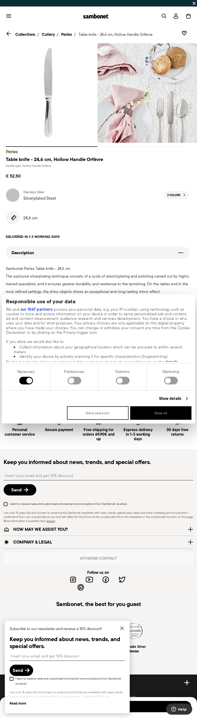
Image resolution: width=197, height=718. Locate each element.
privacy (50, 521)
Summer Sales (137, 3)
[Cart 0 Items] (187, 16)
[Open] (163, 16)
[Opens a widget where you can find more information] (179, 710)
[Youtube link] (89, 579)
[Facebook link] (106, 579)
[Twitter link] (122, 579)
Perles (66, 34)
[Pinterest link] (81, 587)
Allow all (160, 413)
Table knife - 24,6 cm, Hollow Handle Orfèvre (116, 34)
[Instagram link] (73, 579)
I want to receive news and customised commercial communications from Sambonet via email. (68, 504)
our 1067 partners (36, 309)
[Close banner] (194, 3)
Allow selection (98, 413)
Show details (170, 398)
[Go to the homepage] (95, 16)
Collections (25, 34)
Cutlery (48, 34)
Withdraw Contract (98, 558)
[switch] (74, 380)
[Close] (122, 628)
